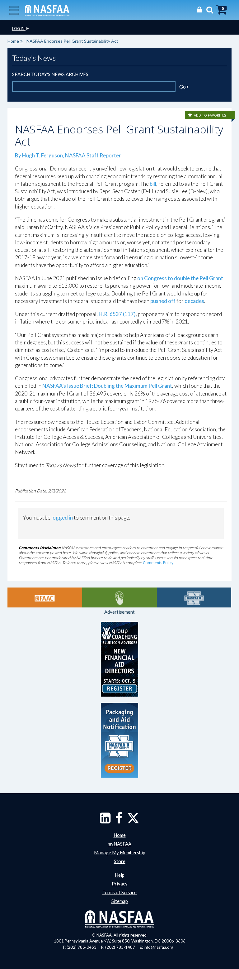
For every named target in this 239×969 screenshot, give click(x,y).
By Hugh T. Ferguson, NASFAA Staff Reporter (68, 155)
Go (183, 86)
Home (13, 41)
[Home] (47, 9)
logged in (62, 517)
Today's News (34, 57)
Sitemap (119, 901)
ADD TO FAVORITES (210, 115)
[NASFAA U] (194, 597)
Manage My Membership (119, 852)
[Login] (198, 9)
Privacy (120, 883)
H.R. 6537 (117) (117, 314)
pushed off (163, 301)
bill (153, 183)
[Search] (208, 9)
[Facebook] (118, 820)
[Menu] (14, 9)
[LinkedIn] (105, 820)
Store (119, 861)
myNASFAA (119, 844)
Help (119, 875)
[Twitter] (133, 820)
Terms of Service (119, 892)
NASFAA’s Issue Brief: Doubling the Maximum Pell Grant (107, 385)
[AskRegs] (119, 597)
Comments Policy (158, 562)
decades (194, 301)
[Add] (190, 115)
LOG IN (19, 28)
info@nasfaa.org (158, 947)
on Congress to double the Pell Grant (179, 278)
